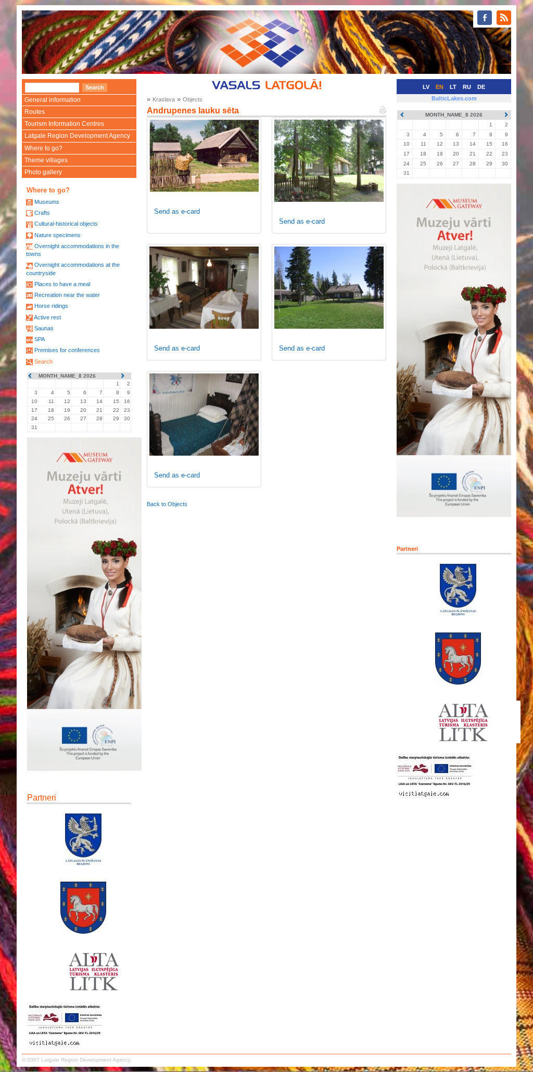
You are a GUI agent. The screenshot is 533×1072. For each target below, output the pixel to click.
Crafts (42, 213)
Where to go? (43, 148)
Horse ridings (51, 306)
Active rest (47, 317)
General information (52, 100)
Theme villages (46, 160)
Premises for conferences (67, 350)
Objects (192, 99)
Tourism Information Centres (64, 123)
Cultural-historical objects (66, 224)
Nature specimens (57, 235)
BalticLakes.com (454, 98)
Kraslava (164, 99)
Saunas (44, 328)
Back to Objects (167, 504)
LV (426, 87)
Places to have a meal (62, 284)
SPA (39, 339)
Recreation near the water (67, 295)
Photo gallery (43, 172)
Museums (46, 202)
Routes (34, 111)
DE (481, 87)
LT (453, 87)
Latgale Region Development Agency (77, 135)
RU (467, 87)
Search (43, 361)
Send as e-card (177, 211)
